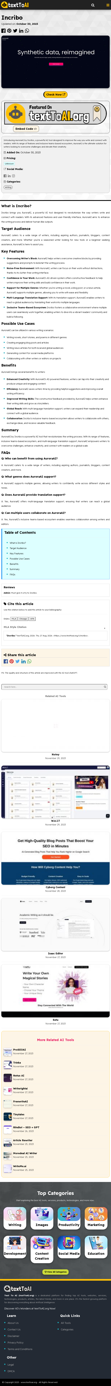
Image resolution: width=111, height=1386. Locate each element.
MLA (14, 618)
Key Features (16, 553)
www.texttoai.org (29, 1382)
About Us (13, 1323)
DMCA (11, 1371)
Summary (14, 569)
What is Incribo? (18, 543)
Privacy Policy (15, 1342)
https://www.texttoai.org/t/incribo (70, 635)
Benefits (14, 564)
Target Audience (18, 548)
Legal (11, 1364)
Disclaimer (13, 1336)
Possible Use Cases (20, 558)
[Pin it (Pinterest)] (9, 31)
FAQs (12, 574)
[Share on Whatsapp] (27, 31)
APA (32, 618)
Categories (67, 1329)
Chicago (23, 618)
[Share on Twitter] (15, 31)
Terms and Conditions (20, 1349)
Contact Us (14, 1329)
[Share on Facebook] (3, 31)
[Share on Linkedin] (21, 31)
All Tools (66, 1323)
